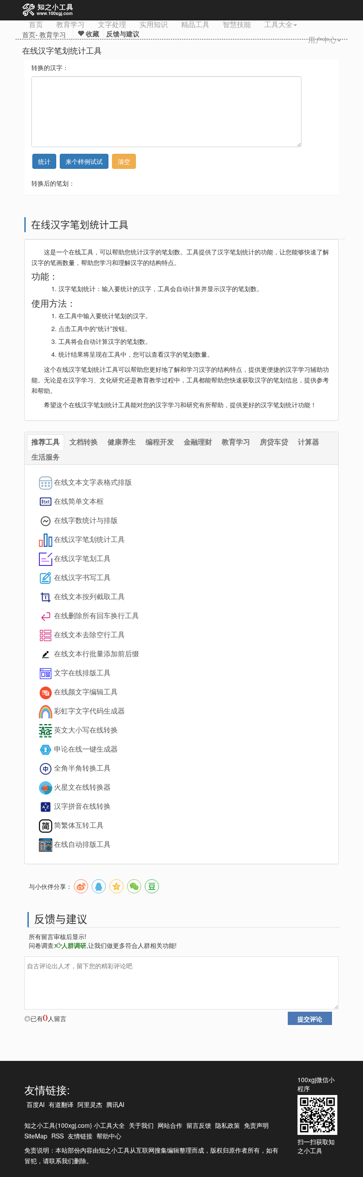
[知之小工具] (48, 10)
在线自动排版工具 (82, 844)
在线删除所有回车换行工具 (96, 615)
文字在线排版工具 (82, 672)
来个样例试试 (84, 161)
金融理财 (198, 442)
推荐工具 (45, 442)
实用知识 (153, 24)
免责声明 (256, 1125)
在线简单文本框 (79, 501)
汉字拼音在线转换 (82, 806)
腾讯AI (115, 1104)
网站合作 (170, 1125)
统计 (44, 161)
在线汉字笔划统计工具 (89, 539)
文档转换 (84, 442)
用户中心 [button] (322, 40)
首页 (36, 24)
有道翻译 (61, 1104)
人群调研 (74, 945)
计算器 (308, 442)
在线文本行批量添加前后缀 (96, 653)
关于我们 (141, 1125)
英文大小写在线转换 (86, 730)
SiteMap (35, 1135)
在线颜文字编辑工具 (86, 691)
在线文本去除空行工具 (89, 634)
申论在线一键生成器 (86, 749)
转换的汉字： (50, 67)
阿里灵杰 (89, 1104)
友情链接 (80, 1135)
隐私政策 (227, 1125)
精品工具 (195, 24)
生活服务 (45, 457)
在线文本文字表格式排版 (93, 482)
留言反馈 (198, 1125)
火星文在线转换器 (82, 787)
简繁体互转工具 (79, 825)
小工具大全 (109, 1125)
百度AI (36, 1104)
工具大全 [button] (278, 24)
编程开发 (160, 442)
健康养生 (122, 442)
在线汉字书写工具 (82, 577)
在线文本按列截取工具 (89, 596)
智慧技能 (237, 24)
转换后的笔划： (53, 183)
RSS (57, 1135)
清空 (124, 161)
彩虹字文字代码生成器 (89, 710)
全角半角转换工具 (82, 768)
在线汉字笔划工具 (82, 558)
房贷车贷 (274, 442)
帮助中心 (109, 1135)
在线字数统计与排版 (86, 520)
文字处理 (112, 24)
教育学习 (70, 24)
